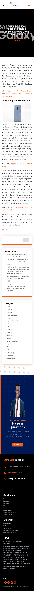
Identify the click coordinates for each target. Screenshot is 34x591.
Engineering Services (13, 321)
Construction (7, 528)
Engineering (7, 523)
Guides (9, 338)
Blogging (9, 309)
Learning (9, 344)
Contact (5, 508)
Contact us (17, 445)
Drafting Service (12, 315)
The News (10, 355)
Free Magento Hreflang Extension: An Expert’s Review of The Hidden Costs (17, 262)
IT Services (6, 526)
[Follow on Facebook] (5, 582)
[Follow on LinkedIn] (12, 582)
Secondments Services (10, 530)
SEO (8, 350)
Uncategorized (20, 38)
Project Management (9, 532)
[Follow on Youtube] (15, 582)
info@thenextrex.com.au (15, 472)
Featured (9, 329)
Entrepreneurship (12, 324)
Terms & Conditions (9, 512)
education (10, 318)
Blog (8, 306)
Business (9, 312)
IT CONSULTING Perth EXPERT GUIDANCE (15, 548)
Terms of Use (7, 514)
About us (6, 501)
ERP (8, 326)
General (9, 335)
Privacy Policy (7, 510)
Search (26, 240)
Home (5, 499)
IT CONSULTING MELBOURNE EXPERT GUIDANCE (15, 562)
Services (6, 503)
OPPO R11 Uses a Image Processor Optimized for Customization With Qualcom (17, 93)
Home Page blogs (12, 341)
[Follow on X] (8, 582)
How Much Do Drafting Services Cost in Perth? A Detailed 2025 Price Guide (18, 279)
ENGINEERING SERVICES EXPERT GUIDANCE (16, 546)
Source (4, 229)
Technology (10, 352)
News (8, 347)
